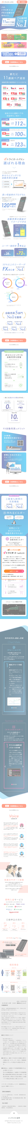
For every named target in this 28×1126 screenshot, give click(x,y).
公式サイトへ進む (14, 571)
